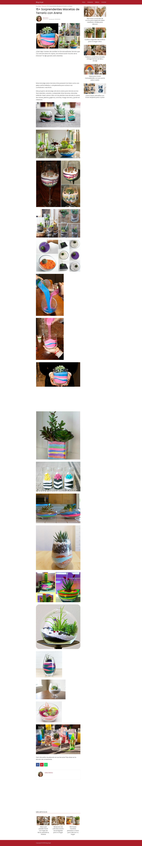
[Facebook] (37, 764)
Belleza (97, 2)
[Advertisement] (58, 69)
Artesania (90, 2)
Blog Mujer (39, 2)
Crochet (103, 2)
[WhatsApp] (46, 764)
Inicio (83, 2)
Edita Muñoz (45, 18)
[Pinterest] (42, 764)
